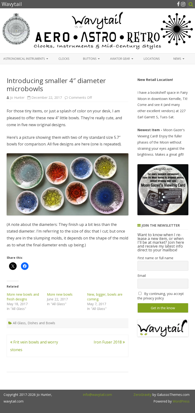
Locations (152, 59)
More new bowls (60, 294)
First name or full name (155, 258)
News (177, 59)
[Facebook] (178, 4)
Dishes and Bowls (41, 323)
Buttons (89, 59)
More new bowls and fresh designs (23, 296)
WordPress (181, 401)
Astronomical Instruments (24, 59)
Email (141, 275)
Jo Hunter (17, 97)
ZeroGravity (142, 394)
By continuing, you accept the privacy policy (160, 295)
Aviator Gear (120, 59)
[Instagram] (183, 4)
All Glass (19, 323)
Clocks (63, 59)
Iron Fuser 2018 (108, 342)
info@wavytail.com (97, 394)
